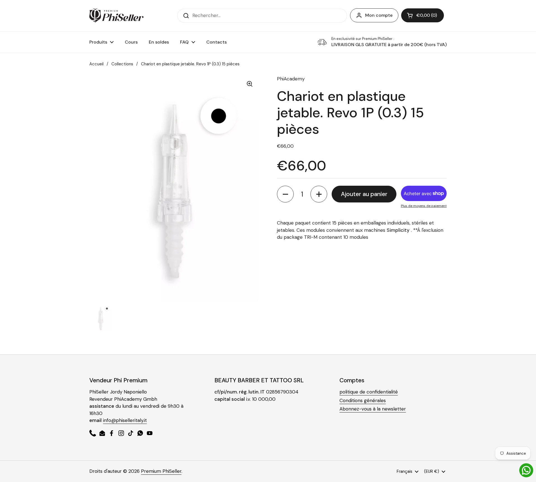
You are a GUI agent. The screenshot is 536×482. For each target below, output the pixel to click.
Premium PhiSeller (161, 471)
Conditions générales (362, 400)
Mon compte (379, 15)
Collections (122, 64)
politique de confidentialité (368, 392)
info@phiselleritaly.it (125, 420)
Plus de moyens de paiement (424, 206)
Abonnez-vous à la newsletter (372, 409)
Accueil (96, 64)
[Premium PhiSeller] (116, 16)
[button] (422, 15)
